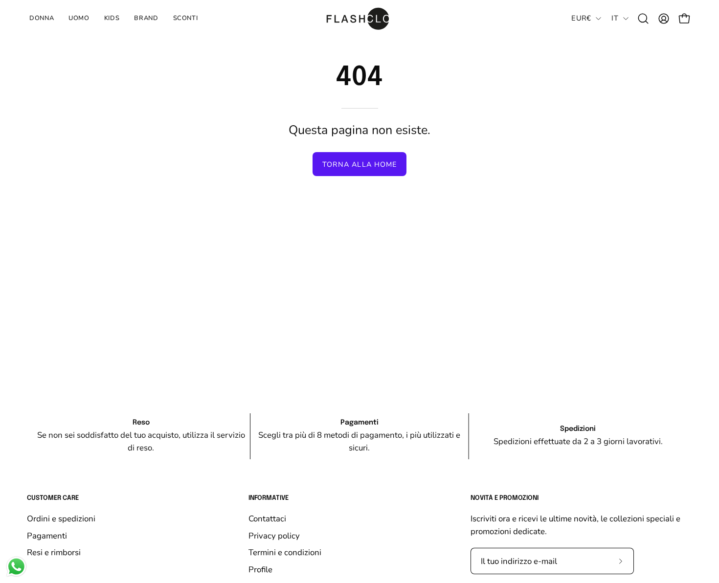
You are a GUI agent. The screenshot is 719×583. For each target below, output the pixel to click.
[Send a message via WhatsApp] (16, 566)
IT (614, 18)
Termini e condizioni (284, 552)
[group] (359, 436)
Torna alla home (359, 164)
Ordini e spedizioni (61, 518)
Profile (260, 569)
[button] (112, 18)
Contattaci (267, 518)
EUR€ (581, 18)
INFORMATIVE (268, 498)
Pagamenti (47, 535)
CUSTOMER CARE (53, 498)
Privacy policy (274, 535)
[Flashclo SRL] (359, 18)
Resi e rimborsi (54, 552)
